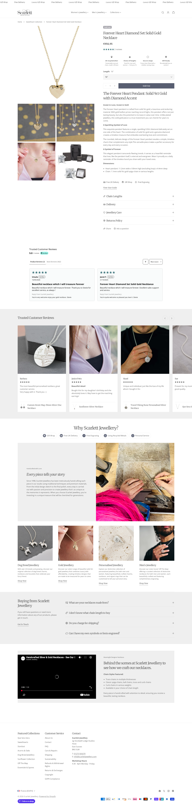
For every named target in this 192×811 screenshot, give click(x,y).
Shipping (48, 755)
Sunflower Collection (26, 759)
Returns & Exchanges (54, 770)
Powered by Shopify (47, 796)
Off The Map (23, 763)
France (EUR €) (27, 791)
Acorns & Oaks (24, 750)
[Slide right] (171, 318)
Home (20, 22)
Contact (48, 742)
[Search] (163, 12)
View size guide (110, 188)
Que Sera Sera (24, 738)
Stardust (21, 746)
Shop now (22, 581)
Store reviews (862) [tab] (54, 262)
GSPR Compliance (52, 779)
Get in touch (23, 624)
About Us (49, 738)
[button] (108, 49)
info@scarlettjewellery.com (85, 756)
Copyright (49, 774)
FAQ (46, 746)
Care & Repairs (51, 750)
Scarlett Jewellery (31, 796)
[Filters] (145, 261)
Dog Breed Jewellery (26, 755)
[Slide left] (165, 318)
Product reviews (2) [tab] (37, 262)
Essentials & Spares (26, 767)
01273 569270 (79, 754)
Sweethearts (23, 742)
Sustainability (50, 759)
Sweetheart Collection (34, 22)
